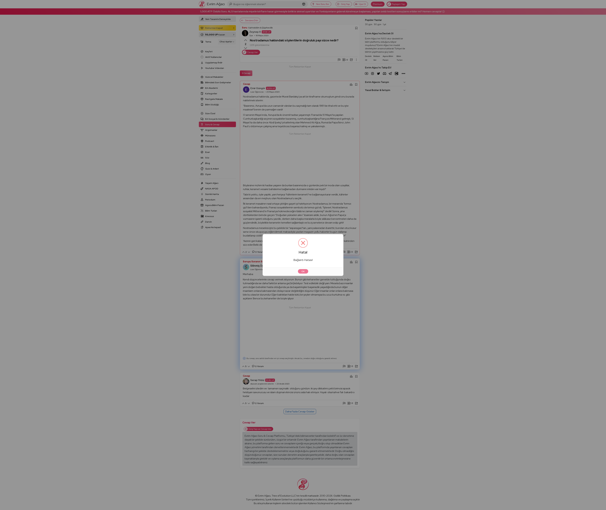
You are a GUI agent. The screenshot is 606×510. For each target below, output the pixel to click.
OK (303, 271)
